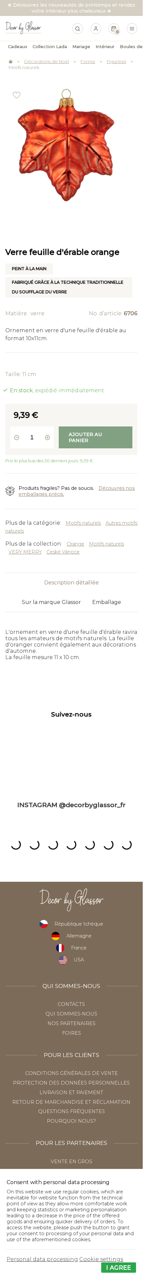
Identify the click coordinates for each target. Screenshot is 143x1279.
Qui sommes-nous (71, 1014)
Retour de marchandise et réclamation (71, 1102)
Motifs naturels (24, 67)
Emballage (106, 602)
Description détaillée (71, 582)
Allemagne (79, 936)
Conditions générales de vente (71, 1073)
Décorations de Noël (46, 61)
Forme (88, 61)
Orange (75, 544)
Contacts (71, 1004)
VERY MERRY (25, 552)
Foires (71, 1033)
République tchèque (78, 924)
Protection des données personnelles (71, 1083)
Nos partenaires (71, 1023)
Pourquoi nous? (71, 1121)
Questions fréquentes (71, 1111)
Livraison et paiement (71, 1092)
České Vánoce (63, 552)
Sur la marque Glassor (51, 602)
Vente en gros (71, 1162)
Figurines (116, 61)
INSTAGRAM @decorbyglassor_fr (71, 805)
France (79, 948)
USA (79, 960)
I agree (118, 1267)
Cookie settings (101, 1259)
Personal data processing (42, 1259)
